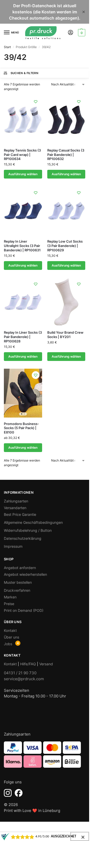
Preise (9, 603)
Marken (10, 597)
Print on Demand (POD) (23, 610)
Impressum (13, 546)
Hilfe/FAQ (28, 664)
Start (7, 47)
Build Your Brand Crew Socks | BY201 (65, 334)
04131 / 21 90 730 (20, 672)
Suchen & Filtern (24, 73)
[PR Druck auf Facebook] (18, 793)
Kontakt (10, 630)
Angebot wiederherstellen (25, 574)
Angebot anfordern (20, 567)
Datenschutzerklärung (22, 538)
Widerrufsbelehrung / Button (28, 530)
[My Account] (70, 32)
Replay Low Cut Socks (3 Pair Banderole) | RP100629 (65, 245)
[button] (81, 32)
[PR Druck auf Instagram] (8, 793)
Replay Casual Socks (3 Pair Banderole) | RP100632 (65, 154)
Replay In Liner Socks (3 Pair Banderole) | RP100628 (23, 336)
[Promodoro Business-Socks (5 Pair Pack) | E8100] (23, 393)
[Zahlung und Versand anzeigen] (44, 754)
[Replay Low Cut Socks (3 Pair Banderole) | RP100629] (66, 210)
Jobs (8, 644)
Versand (46, 664)
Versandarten (15, 508)
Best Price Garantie (20, 514)
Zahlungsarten (16, 501)
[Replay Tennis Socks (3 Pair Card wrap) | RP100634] (23, 119)
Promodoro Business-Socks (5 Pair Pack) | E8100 (21, 428)
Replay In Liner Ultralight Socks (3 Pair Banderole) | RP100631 (22, 245)
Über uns (11, 637)
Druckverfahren (17, 590)
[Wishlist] (36, 101)
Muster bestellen (18, 582)
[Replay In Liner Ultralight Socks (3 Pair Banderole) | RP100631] (23, 210)
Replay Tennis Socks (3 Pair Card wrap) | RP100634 (22, 154)
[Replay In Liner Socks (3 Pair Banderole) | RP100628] (23, 302)
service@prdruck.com (24, 678)
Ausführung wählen (22, 174)
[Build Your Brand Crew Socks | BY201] (66, 302)
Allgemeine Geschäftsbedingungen (33, 522)
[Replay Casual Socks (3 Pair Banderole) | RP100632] (66, 119)
